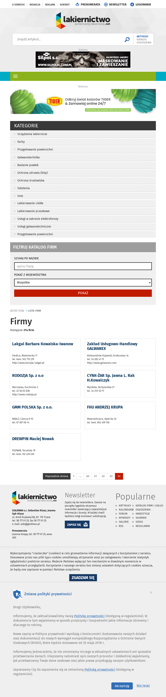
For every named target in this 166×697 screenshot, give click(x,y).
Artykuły (125, 505)
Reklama (50, 4)
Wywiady (124, 517)
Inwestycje (143, 513)
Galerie (124, 521)
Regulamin (143, 526)
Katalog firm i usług (149, 505)
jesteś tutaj (17, 310)
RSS (121, 526)
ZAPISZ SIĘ (74, 525)
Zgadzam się (84, 578)
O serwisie (18, 4)
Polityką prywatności (99, 669)
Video (139, 521)
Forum (123, 513)
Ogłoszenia (143, 509)
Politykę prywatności (89, 616)
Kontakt (65, 4)
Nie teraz (143, 685)
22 (103, 476)
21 (95, 476)
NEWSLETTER (118, 4)
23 (111, 476)
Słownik (141, 517)
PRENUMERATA (90, 4)
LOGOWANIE (143, 4)
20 (87, 476)
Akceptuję (122, 686)
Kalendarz (126, 509)
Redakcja (35, 4)
